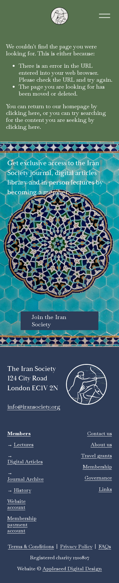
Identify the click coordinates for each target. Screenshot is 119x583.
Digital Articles (25, 462)
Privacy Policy (76, 546)
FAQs (104, 546)
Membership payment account (21, 524)
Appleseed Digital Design (72, 569)
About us (101, 445)
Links (105, 489)
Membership (97, 467)
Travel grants (96, 456)
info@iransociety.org (33, 406)
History (22, 490)
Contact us (99, 433)
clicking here (23, 112)
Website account (16, 504)
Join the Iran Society (49, 320)
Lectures (24, 445)
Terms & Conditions (31, 546)
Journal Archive (25, 479)
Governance (98, 478)
